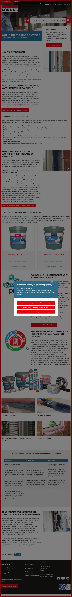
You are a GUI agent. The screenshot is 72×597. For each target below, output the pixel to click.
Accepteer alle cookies (36, 303)
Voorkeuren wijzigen (36, 311)
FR (52, 282)
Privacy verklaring (46, 292)
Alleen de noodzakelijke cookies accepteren (36, 307)
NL (55, 282)
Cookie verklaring (33, 292)
